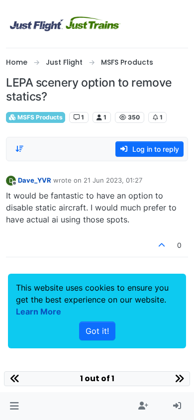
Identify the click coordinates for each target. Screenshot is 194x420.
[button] (14, 406)
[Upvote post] (162, 245)
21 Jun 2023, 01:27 (113, 180)
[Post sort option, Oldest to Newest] (19, 149)
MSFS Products (39, 117)
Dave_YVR (34, 180)
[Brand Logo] (65, 24)
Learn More (38, 311)
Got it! (97, 331)
